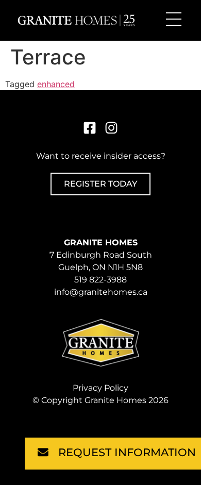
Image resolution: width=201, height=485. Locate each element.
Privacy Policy (100, 388)
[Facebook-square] (89, 128)
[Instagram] (111, 128)
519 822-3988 (100, 280)
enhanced (56, 84)
